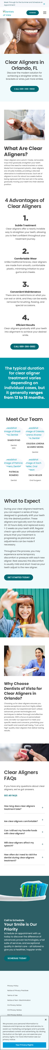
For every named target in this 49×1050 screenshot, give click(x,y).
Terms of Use (12, 995)
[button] (44, 13)
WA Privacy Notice (14, 1015)
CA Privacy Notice (14, 1005)
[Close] (46, 1020)
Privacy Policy (12, 986)
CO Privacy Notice (14, 1010)
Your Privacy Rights (24, 1045)
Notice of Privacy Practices (17, 990)
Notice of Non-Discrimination (19, 1000)
